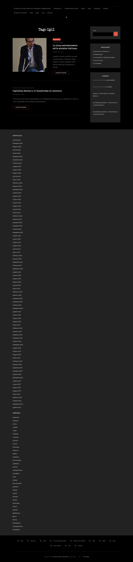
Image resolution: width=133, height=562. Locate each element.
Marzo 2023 (16, 179)
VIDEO (89, 8)
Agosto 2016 (17, 407)
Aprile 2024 (17, 150)
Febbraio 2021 (17, 255)
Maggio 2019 (17, 321)
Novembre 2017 (17, 371)
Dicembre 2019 (17, 298)
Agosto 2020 (17, 272)
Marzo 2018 (16, 358)
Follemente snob (98, 54)
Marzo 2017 (16, 394)
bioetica (15, 421)
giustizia (16, 463)
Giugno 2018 (17, 351)
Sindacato (60, 42)
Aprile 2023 (17, 176)
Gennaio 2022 (17, 219)
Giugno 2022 (17, 203)
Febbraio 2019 (17, 328)
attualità (55, 42)
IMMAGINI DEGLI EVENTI (71, 8)
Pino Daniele (17, 483)
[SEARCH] (66, 17)
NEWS (31, 13)
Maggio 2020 (17, 282)
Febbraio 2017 (17, 397)
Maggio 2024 (17, 146)
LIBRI (37, 13)
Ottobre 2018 (17, 341)
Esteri (15, 454)
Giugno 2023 (17, 170)
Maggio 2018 (17, 354)
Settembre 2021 (18, 232)
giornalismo (26, 87)
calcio (15, 424)
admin (61, 52)
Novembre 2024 (17, 143)
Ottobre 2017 (17, 374)
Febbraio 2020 (17, 292)
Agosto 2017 (17, 381)
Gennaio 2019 (17, 331)
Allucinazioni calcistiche (101, 51)
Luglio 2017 (17, 384)
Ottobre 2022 (17, 193)
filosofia (16, 457)
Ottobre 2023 (17, 163)
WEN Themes (86, 556)
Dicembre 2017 (17, 368)
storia (15, 520)
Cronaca (15, 437)
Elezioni (15, 450)
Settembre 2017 (18, 378)
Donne (15, 444)
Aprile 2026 (17, 140)
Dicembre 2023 (17, 156)
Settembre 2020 (18, 269)
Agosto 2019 (17, 312)
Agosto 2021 (17, 236)
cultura (15, 440)
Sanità (15, 493)
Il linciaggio (97, 63)
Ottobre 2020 (17, 265)
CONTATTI (105, 8)
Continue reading (62, 73)
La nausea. (109, 87)
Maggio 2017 (17, 391)
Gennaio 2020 (17, 295)
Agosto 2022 (17, 196)
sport (14, 516)
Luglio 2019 (17, 315)
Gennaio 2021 (17, 259)
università (16, 529)
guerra (15, 467)
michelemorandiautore (99, 102)
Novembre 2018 (17, 338)
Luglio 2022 (17, 199)
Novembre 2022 (17, 189)
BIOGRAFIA (97, 8)
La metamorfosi (110, 80)
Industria (16, 473)
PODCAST (49, 13)
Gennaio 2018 (17, 364)
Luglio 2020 (17, 275)
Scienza (15, 496)
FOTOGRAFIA (57, 8)
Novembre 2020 (18, 262)
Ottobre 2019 (17, 305)
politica (32, 87)
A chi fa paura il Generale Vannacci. (104, 57)
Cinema (15, 427)
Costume (20, 87)
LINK (43, 13)
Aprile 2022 (17, 209)
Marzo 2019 (16, 325)
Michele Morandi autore (59, 556)
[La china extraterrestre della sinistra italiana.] (29, 55)
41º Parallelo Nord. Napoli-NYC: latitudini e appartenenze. (32, 8)
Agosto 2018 (17, 348)
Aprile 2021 (17, 249)
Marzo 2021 (16, 252)
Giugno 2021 (17, 242)
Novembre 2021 (17, 226)
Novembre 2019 (17, 302)
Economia (16, 447)
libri (14, 477)
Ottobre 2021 (17, 229)
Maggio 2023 (17, 173)
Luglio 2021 (17, 239)
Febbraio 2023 (17, 183)
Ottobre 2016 (17, 401)
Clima (15, 430)
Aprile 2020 (17, 285)
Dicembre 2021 (17, 222)
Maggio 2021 (17, 245)
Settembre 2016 (18, 404)
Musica (15, 480)
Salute (15, 490)
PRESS (83, 8)
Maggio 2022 (17, 206)
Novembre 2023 (18, 160)
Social (15, 506)
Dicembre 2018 (17, 335)
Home (67, 556)
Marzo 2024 (16, 153)
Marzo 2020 (16, 288)
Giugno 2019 (17, 318)
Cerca (94, 30)
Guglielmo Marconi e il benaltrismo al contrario (37, 91)
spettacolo (16, 513)
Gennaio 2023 (17, 186)
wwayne (95, 93)
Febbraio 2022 (17, 216)
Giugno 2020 (17, 279)
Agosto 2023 (17, 166)
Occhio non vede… (98, 60)
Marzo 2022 (16, 212)
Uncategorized (18, 526)
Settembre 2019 (18, 308)
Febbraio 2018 (17, 361)
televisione (16, 523)
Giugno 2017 (17, 387)
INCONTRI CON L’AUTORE (20, 13)
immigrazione (17, 470)
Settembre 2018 (18, 345)
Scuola (15, 500)
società (15, 510)
